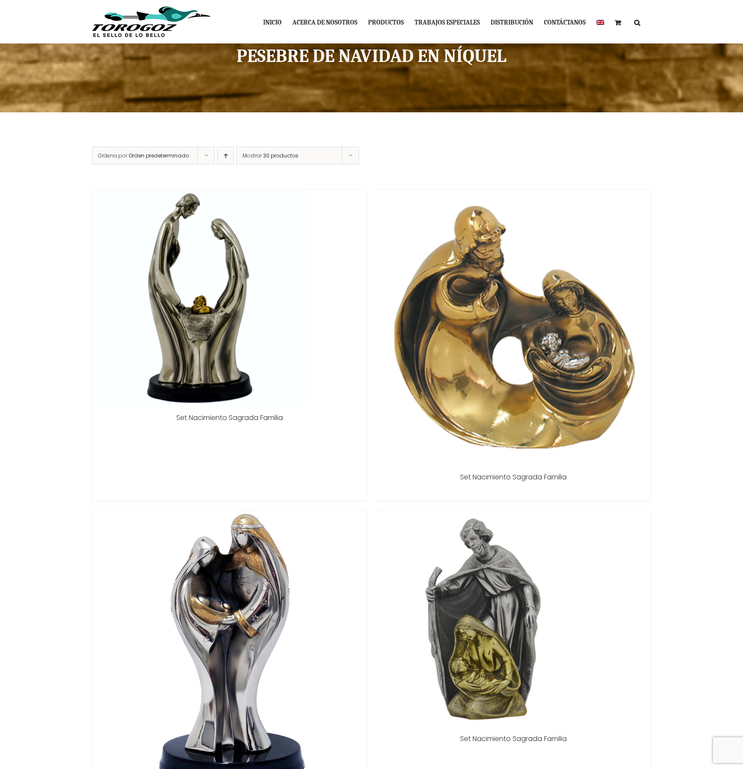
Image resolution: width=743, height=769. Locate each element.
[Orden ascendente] (225, 155)
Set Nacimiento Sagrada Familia (229, 418)
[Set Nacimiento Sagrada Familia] (199, 195)
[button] (637, 21)
